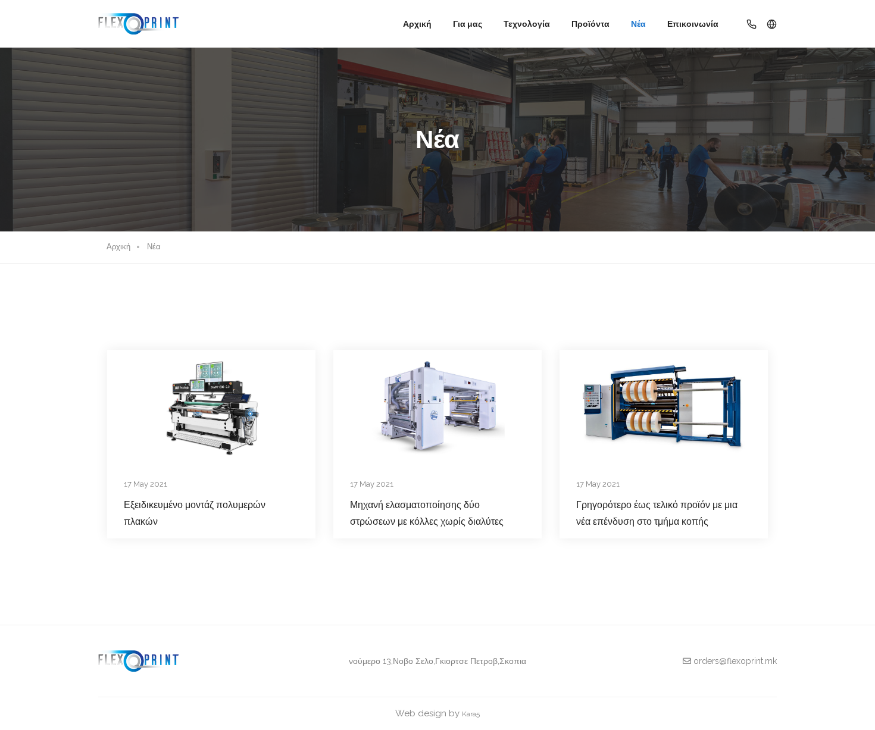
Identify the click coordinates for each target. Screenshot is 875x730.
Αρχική (417, 24)
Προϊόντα (590, 24)
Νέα (638, 24)
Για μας (467, 24)
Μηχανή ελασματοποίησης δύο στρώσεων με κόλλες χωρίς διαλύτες (427, 513)
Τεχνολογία (527, 24)
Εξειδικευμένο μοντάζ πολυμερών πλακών (194, 513)
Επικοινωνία (692, 24)
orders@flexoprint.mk (734, 661)
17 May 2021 (145, 484)
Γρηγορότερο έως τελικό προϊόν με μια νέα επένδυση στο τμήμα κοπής (657, 513)
